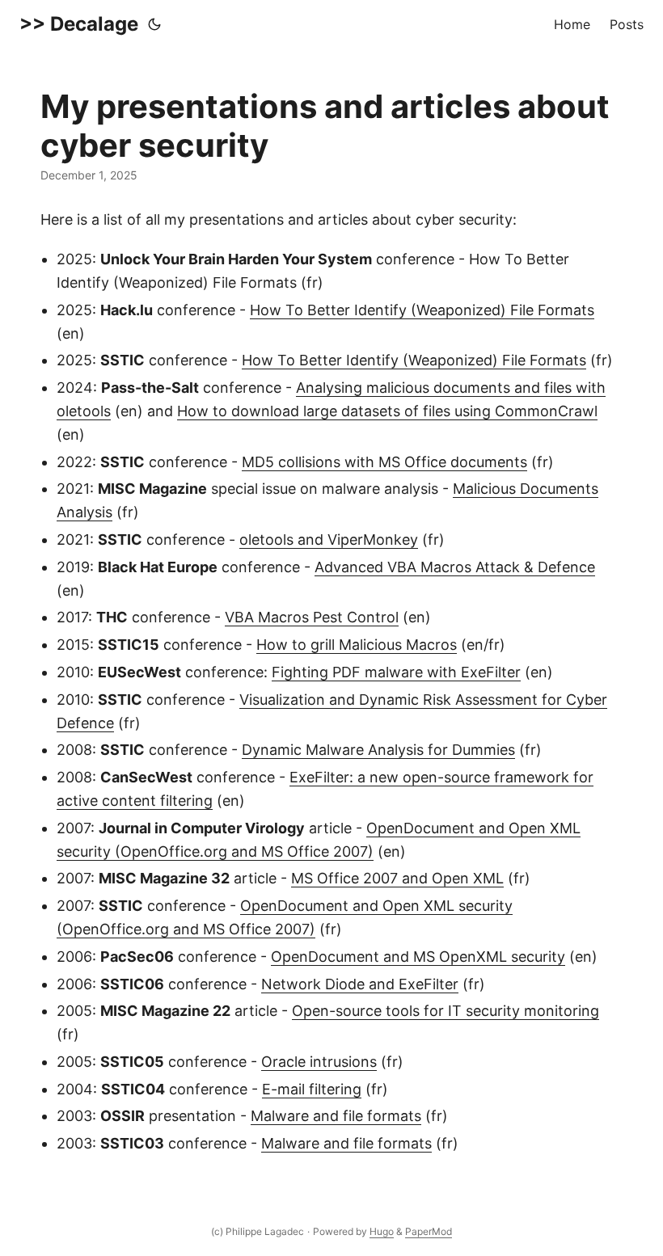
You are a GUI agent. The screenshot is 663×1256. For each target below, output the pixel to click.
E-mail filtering (311, 1089)
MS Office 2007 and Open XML (397, 878)
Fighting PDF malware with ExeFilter (396, 672)
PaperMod (428, 1231)
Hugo (382, 1231)
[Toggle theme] (154, 24)
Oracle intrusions (319, 1061)
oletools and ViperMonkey (328, 539)
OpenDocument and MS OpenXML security (418, 956)
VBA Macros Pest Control (312, 617)
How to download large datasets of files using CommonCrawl (387, 411)
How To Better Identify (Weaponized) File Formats (422, 309)
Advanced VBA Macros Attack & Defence (455, 566)
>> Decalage (78, 24)
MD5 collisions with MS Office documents (384, 461)
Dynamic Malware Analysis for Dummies (378, 749)
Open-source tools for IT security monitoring (445, 1010)
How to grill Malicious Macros (356, 644)
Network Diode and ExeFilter (359, 984)
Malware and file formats (336, 1115)
